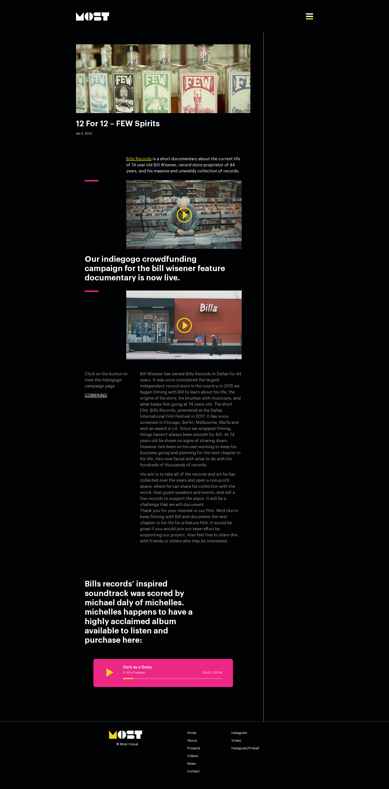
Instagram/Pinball (245, 748)
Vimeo (236, 740)
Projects (193, 748)
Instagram (239, 733)
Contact (193, 771)
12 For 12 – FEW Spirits (118, 124)
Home (191, 733)
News (191, 763)
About (192, 740)
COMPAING (96, 395)
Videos (192, 756)
